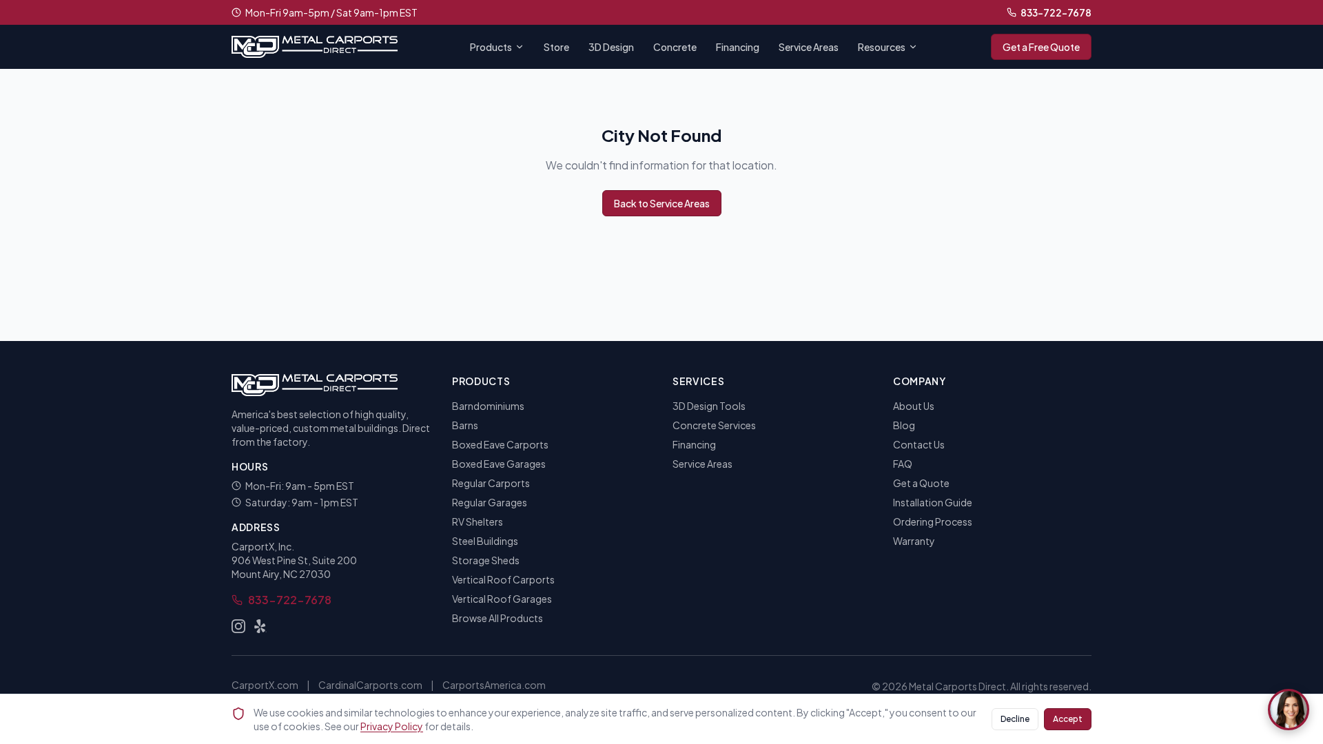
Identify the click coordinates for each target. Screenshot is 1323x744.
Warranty (914, 541)
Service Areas (809, 47)
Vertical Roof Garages (502, 598)
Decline (1015, 719)
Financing (737, 47)
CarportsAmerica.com (494, 685)
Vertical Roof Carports (503, 579)
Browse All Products (497, 618)
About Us (913, 406)
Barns (465, 425)
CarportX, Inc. (263, 546)
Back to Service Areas (662, 203)
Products (491, 47)
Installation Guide (932, 502)
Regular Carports (491, 483)
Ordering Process (932, 521)
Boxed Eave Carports (500, 444)
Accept (1068, 719)
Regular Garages (489, 502)
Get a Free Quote (1041, 47)
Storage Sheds (486, 560)
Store (556, 47)
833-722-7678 (1056, 12)
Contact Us (919, 444)
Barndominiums (488, 406)
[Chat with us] (1288, 709)
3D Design (611, 47)
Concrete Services (714, 425)
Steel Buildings (485, 541)
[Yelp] (260, 626)
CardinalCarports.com (370, 685)
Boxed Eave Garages (499, 463)
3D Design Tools (709, 406)
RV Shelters (477, 521)
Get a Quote (921, 483)
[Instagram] (238, 626)
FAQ (902, 463)
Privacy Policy (391, 726)
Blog (904, 425)
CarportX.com (265, 685)
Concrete (675, 47)
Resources (881, 47)
